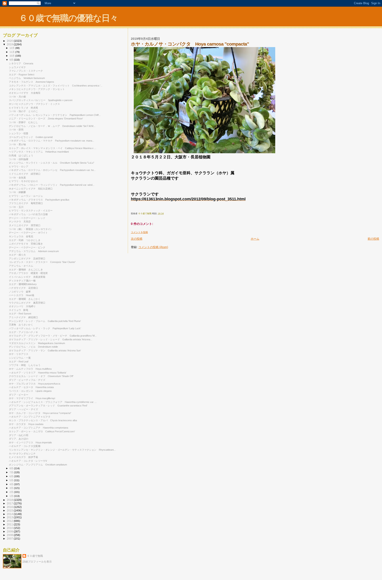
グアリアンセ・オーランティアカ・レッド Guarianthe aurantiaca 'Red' (48, 405)
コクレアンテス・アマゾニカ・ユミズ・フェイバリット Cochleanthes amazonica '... (55, 85)
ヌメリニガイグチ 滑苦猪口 (24, 225)
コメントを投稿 (139, 232)
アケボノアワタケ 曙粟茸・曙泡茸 (28, 273)
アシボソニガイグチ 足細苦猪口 (27, 258)
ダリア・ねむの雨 (18, 435)
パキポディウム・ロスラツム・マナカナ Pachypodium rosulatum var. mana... (51, 140)
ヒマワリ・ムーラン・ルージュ (27, 196)
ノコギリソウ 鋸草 (20, 291)
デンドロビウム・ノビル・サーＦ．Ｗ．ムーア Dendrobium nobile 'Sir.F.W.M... (52, 126)
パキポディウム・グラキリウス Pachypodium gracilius (39, 199)
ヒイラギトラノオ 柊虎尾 (23, 107)
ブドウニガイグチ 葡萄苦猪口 (26, 203)
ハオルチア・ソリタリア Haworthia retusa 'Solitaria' (37, 372)
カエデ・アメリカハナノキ (23, 332)
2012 (10, 520)
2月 (12, 492)
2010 (10, 527)
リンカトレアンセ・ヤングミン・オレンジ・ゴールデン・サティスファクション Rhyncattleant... (62, 449)
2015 (10, 510)
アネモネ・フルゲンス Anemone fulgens (31, 81)
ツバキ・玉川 (16, 207)
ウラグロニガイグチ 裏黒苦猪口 (27, 302)
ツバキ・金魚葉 (17, 177)
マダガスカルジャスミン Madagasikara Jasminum (37, 343)
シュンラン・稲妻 (20, 133)
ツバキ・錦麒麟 (17, 192)
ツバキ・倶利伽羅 (18, 159)
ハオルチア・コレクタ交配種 (26, 446)
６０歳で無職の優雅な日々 (68, 18)
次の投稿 (136, 238)
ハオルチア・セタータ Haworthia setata (31, 387)
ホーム (255, 238)
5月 (12, 480)
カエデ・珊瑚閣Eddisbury (23, 284)
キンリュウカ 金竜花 (21, 236)
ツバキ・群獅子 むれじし (23, 122)
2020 (10, 40)
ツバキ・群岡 (16, 129)
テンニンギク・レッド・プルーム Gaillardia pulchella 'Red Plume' (45, 321)
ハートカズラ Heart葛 (21, 295)
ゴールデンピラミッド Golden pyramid (31, 137)
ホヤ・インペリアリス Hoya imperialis (30, 442)
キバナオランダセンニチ (22, 453)
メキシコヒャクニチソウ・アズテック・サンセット (37, 89)
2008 (10, 535)
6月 (12, 476)
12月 (12, 48)
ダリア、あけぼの (18, 438)
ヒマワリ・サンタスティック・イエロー (32, 210)
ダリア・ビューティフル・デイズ (28, 380)
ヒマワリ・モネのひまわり (23, 181)
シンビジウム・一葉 (21, 357)
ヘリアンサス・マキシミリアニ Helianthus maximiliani (39, 151)
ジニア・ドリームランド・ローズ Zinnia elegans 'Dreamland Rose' (46, 118)
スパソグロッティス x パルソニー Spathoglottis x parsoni (40, 100)
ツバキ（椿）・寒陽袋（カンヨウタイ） (31, 229)
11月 (12, 52)
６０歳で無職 (35, 555)
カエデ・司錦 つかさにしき (24, 240)
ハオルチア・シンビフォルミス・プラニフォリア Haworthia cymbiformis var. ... (53, 402)
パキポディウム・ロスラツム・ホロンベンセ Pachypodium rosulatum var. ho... (52, 170)
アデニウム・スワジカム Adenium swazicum (34, 251)
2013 (10, 517)
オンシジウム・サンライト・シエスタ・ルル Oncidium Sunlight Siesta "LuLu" (51, 162)
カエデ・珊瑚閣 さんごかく (24, 299)
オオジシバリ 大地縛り (22, 306)
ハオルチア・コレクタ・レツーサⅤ (28, 460)
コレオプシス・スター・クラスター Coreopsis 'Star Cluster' (42, 262)
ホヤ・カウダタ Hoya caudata (26, 424)
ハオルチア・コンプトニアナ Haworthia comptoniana (38, 427)
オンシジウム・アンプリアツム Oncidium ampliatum (38, 464)
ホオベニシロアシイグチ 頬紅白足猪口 (31, 188)
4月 (12, 484)
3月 (12, 488)
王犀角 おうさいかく (21, 324)
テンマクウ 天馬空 (20, 221)
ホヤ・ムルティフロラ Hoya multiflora (30, 369)
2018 (10, 499)
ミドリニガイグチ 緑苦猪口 (24, 173)
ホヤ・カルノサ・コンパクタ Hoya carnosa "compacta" (40, 413)
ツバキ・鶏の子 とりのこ (23, 111)
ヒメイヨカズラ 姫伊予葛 (23, 457)
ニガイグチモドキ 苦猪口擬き (26, 243)
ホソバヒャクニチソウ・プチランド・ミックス (34, 104)
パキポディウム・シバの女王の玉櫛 (29, 214)
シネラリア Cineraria (21, 63)
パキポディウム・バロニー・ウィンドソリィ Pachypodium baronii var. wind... (51, 185)
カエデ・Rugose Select (21, 74)
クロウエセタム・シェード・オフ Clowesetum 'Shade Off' (41, 376)
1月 (12, 496)
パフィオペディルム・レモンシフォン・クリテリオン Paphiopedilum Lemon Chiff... (55, 115)
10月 (12, 55)
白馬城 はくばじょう (21, 155)
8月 (12, 468)
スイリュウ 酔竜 (18, 310)
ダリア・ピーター (18, 394)
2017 (10, 503)
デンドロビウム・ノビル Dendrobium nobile (33, 346)
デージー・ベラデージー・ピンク (28, 247)
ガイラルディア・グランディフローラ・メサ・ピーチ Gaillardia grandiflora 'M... (53, 335)
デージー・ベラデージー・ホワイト (29, 232)
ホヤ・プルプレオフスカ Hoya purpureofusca (34, 383)
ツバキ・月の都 (18, 96)
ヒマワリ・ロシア (18, 166)
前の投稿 (373, 238)
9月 (12, 59)
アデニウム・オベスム (22, 265)
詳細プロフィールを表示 (37, 561)
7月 (12, 472)
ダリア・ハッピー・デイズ (24, 409)
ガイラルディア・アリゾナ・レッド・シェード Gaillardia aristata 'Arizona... (50, 339)
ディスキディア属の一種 (22, 280)
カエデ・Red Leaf (20, 361)
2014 (10, 514)
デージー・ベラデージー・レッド (27, 218)
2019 (10, 44)
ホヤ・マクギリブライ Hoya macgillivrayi (32, 398)
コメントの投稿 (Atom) (153, 247)
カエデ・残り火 (17, 254)
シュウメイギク (17, 67)
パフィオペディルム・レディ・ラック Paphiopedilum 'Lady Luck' (45, 328)
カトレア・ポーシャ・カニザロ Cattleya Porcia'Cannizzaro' (42, 431)
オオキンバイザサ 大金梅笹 (24, 93)
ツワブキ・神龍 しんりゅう (24, 365)
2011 (10, 524)
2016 (10, 506)
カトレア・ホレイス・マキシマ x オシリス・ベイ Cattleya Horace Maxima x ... (52, 148)
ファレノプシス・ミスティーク (27, 70)
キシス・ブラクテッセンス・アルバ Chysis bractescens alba (43, 420)
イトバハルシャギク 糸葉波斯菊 (27, 277)
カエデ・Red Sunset (20, 313)
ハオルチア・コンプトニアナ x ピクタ (31, 416)
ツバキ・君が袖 (18, 144)
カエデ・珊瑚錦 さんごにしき (26, 269)
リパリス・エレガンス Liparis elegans (30, 391)
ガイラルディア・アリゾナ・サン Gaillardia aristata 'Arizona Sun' (45, 350)
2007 (10, 538)
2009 (10, 531)
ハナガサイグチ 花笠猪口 (23, 288)
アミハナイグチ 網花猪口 (23, 317)
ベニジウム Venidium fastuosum (27, 78)
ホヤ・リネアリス (18, 354)
